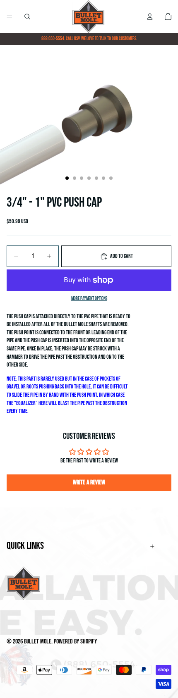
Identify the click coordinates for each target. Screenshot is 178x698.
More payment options (89, 298)
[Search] (27, 16)
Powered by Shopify (75, 642)
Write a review (89, 482)
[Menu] (9, 16)
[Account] (150, 16)
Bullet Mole (37, 642)
